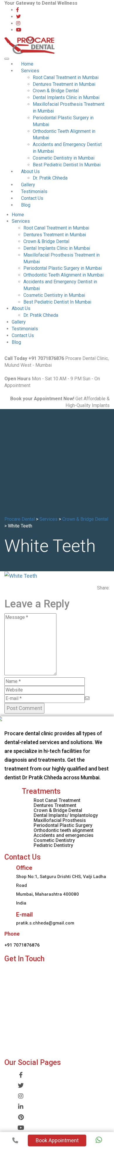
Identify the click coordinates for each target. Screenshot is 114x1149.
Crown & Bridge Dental (56, 90)
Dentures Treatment (55, 805)
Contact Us (32, 198)
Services (30, 70)
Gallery (28, 184)
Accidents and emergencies (64, 835)
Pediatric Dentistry (53, 845)
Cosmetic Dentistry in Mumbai (63, 158)
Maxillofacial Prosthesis (60, 820)
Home (27, 64)
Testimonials (34, 191)
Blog (25, 205)
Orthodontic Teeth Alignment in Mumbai (63, 275)
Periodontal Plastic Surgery (63, 825)
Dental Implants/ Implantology (66, 815)
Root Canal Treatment (57, 800)
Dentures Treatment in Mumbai (64, 84)
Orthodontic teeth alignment (64, 830)
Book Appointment (57, 1140)
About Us (30, 171)
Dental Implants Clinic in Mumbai (66, 97)
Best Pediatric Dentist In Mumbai (67, 165)
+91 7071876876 (22, 945)
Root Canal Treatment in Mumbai (66, 77)
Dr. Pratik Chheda (50, 178)
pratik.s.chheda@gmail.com (45, 923)
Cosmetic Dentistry (54, 840)
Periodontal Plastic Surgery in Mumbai (62, 268)
